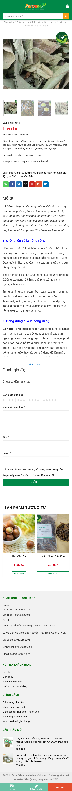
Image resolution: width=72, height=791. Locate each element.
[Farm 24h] (36, 6)
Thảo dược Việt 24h (26, 22)
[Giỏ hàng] (67, 6)
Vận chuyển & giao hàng (16, 721)
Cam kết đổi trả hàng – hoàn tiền (21, 711)
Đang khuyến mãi (12, 681)
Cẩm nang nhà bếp (13, 702)
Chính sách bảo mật (14, 707)
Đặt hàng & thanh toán (15, 716)
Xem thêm (35, 363)
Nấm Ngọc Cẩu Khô (53, 556)
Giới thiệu (8, 676)
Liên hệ (7, 672)
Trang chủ (9, 22)
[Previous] (8, 64)
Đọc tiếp (19, 574)
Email (7, 453)
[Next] (63, 64)
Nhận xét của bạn (14, 407)
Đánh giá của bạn (13, 394)
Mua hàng (53, 574)
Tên (6, 437)
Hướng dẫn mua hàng (15, 686)
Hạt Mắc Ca (19, 556)
